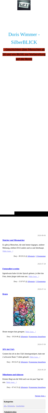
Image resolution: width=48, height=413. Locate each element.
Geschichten (20, 406)
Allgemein (31, 256)
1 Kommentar (41, 256)
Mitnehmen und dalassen (12, 375)
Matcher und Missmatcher (13, 240)
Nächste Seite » (40, 396)
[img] (24, 113)
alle (5, 406)
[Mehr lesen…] (7, 251)
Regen (5, 294)
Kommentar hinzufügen (37, 337)
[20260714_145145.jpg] (24, 311)
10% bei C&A (8, 349)
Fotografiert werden (10, 269)
